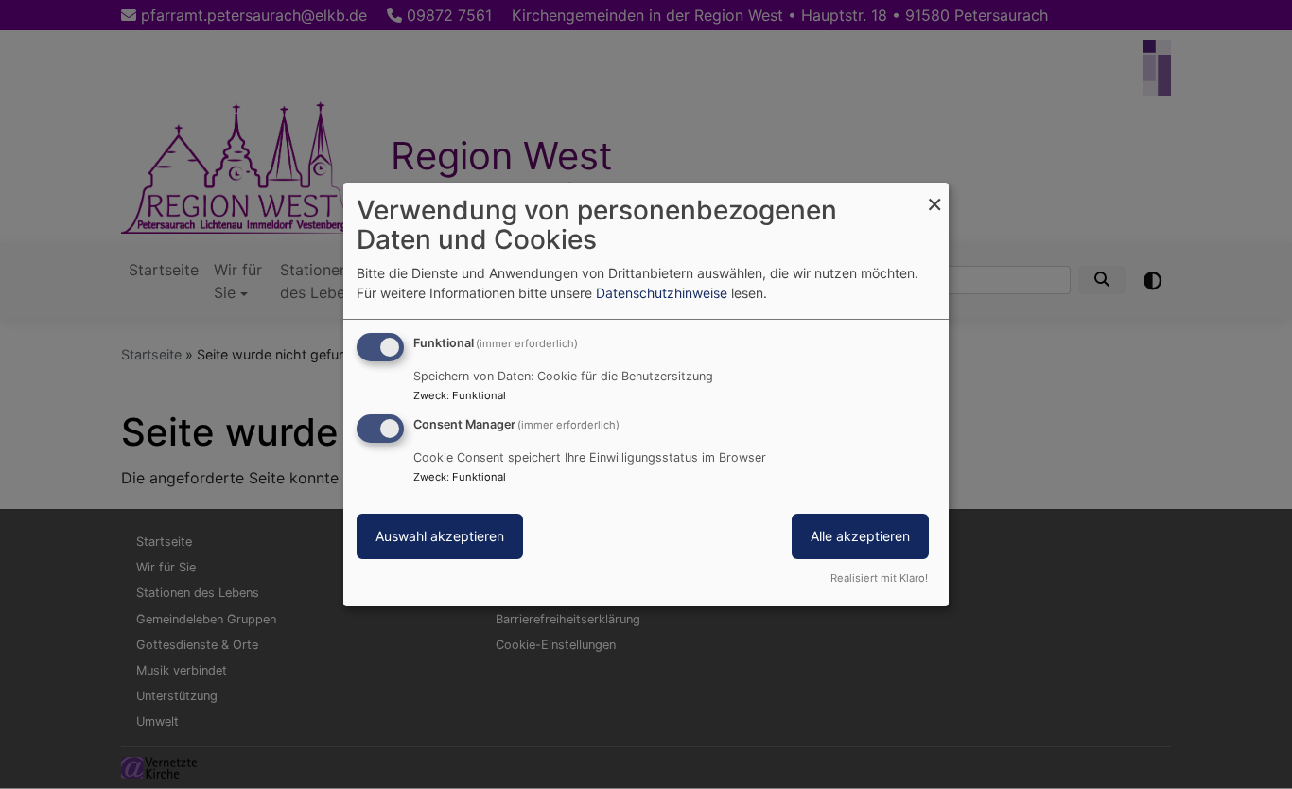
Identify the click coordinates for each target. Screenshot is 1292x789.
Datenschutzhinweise (661, 293)
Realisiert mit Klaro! (879, 578)
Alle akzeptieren (860, 536)
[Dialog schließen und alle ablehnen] (934, 194)
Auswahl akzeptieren (439, 536)
